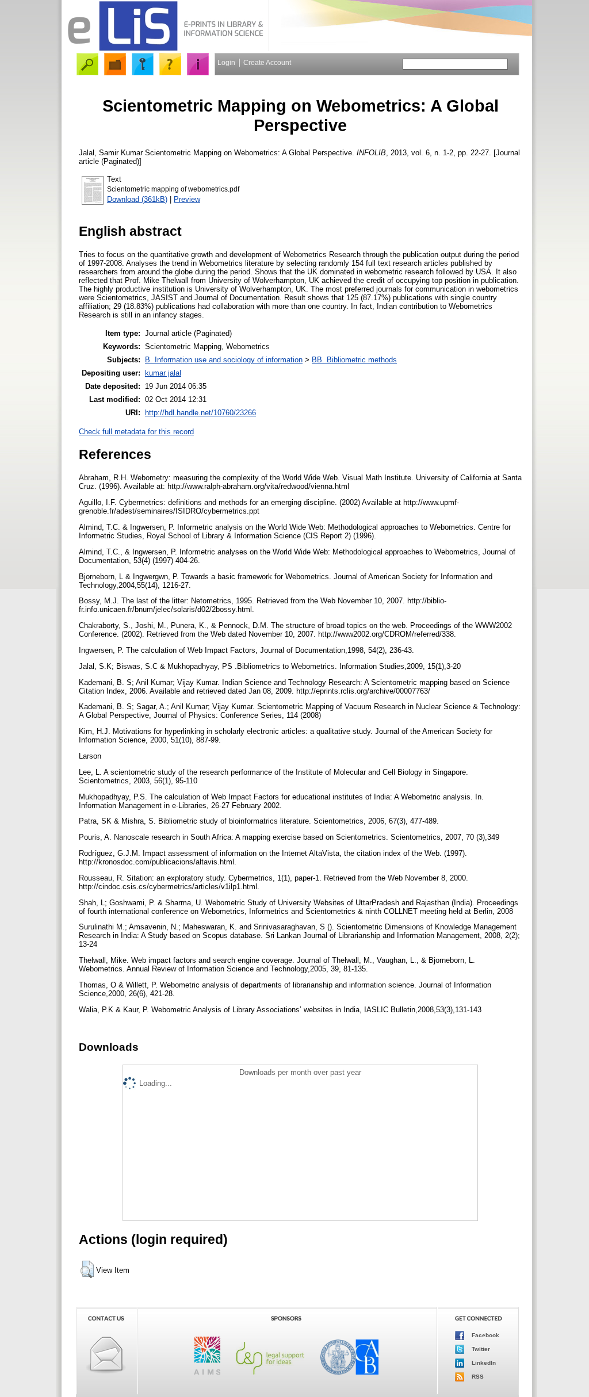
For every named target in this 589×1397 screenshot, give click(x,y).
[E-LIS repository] (165, 48)
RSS (477, 1376)
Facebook (484, 1334)
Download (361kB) (137, 199)
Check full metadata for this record (136, 431)
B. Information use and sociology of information (224, 359)
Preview (187, 199)
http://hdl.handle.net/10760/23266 (200, 412)
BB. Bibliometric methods (354, 359)
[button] (87, 1269)
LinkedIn (483, 1362)
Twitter (480, 1348)
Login (226, 63)
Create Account (267, 63)
